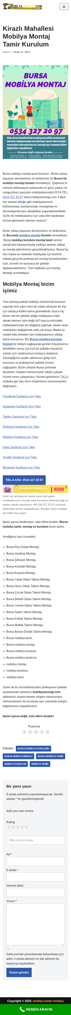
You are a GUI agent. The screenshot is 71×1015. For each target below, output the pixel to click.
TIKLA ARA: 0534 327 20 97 (24, 480)
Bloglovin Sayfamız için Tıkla (21, 467)
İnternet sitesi (14, 885)
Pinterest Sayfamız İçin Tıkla (21, 426)
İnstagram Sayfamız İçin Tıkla (22, 406)
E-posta (12, 870)
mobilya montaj (29, 235)
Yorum (11, 901)
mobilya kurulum (15, 764)
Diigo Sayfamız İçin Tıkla (19, 447)
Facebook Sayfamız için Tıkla (22, 396)
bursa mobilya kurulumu (33, 748)
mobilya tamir (39, 764)
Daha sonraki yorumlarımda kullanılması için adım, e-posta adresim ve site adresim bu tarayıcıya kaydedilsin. (35, 959)
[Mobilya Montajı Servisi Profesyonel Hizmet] (23, 7)
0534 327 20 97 (13, 197)
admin (6, 51)
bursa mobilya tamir (50, 756)
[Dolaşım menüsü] (64, 7)
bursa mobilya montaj (18, 756)
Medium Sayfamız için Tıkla (20, 437)
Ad (9, 854)
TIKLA (64, 376)
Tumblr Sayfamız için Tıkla (20, 457)
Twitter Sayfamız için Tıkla (19, 416)
